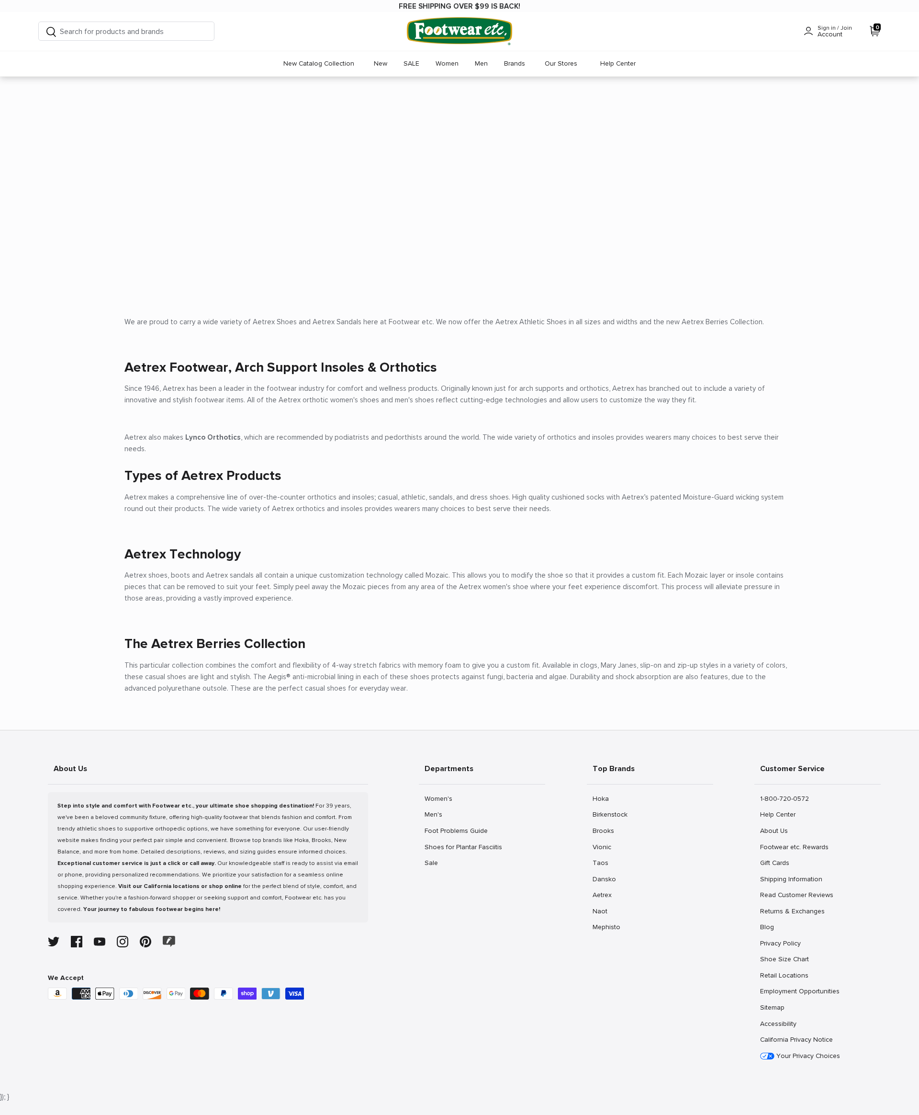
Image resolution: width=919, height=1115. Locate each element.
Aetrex (603, 894)
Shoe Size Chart (784, 959)
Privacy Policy (780, 943)
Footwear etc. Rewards (794, 846)
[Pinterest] (145, 941)
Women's (438, 798)
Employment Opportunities (800, 991)
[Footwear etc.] (459, 31)
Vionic (603, 846)
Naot (603, 911)
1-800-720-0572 (784, 798)
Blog (770, 926)
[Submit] (51, 31)
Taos (603, 862)
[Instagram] (122, 941)
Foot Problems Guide (456, 830)
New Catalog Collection (318, 63)
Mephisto (606, 926)
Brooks (603, 830)
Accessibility (778, 1024)
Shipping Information (791, 879)
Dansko (604, 879)
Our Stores (561, 63)
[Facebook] (76, 941)
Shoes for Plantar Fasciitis (463, 846)
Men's (435, 814)
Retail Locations (784, 975)
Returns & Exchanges (792, 911)
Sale (435, 862)
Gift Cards (774, 862)
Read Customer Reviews (796, 894)
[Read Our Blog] (169, 941)
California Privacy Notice (796, 1039)
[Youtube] (99, 941)
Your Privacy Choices (807, 1056)
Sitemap (772, 1007)
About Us (774, 830)
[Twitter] (53, 941)
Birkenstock (610, 814)
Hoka (603, 798)
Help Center (618, 63)
